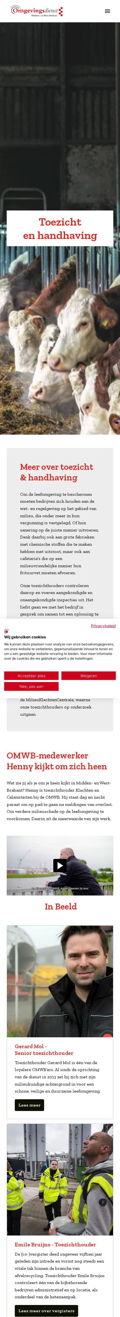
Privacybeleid (103, 626)
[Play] (60, 865)
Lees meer (29, 1105)
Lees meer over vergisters (46, 1310)
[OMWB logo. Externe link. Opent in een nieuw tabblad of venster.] (6, 631)
